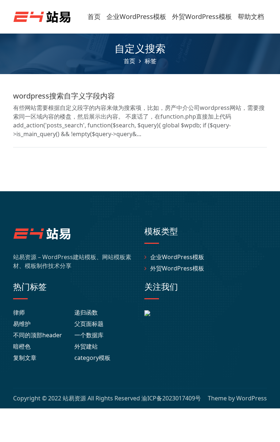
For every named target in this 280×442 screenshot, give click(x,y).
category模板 (92, 358)
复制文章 (24, 358)
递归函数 (86, 312)
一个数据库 (89, 335)
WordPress (251, 398)
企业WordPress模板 (136, 16)
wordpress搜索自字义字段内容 (64, 96)
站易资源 (74, 398)
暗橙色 (22, 346)
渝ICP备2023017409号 (171, 398)
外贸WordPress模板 (202, 16)
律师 (19, 312)
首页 (94, 16)
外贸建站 (86, 346)
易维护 (22, 324)
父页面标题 (89, 324)
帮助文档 (251, 16)
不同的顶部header (37, 335)
